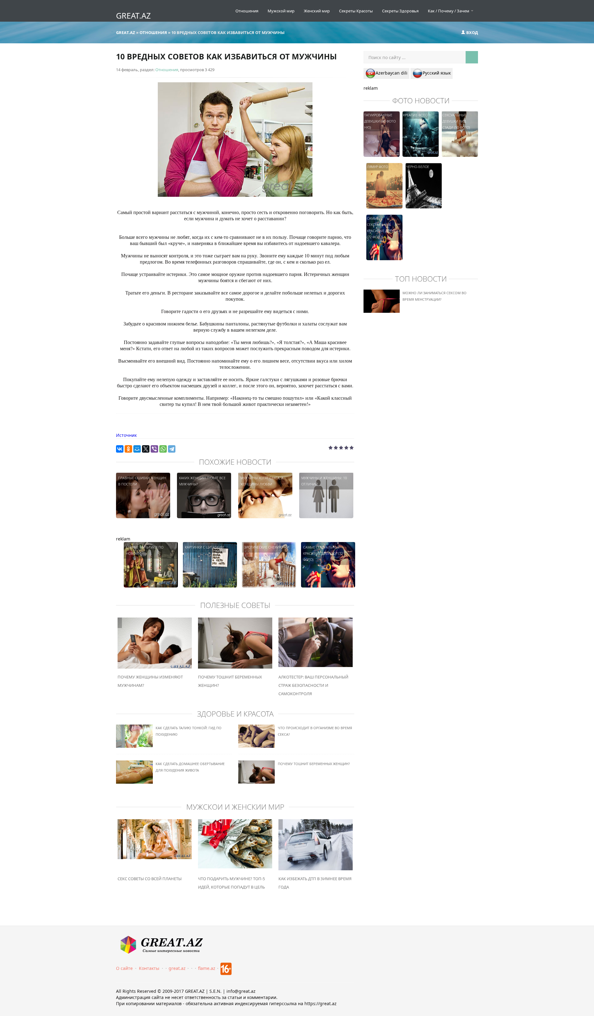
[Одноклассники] (128, 449)
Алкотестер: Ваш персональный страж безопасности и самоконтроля (313, 685)
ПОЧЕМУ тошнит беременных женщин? (314, 763)
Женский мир (317, 11)
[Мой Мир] (137, 449)
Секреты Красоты (356, 11)
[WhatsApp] (163, 449)
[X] (145, 449)
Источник (126, 435)
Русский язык (437, 73)
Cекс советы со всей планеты (150, 878)
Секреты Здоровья (400, 11)
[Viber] (154, 449)
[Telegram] (171, 449)
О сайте (124, 968)
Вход (471, 32)
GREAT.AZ (133, 15)
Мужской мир (281, 11)
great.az (177, 968)
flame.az (206, 968)
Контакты (149, 968)
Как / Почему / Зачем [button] (449, 11)
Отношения (246, 11)
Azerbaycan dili (391, 73)
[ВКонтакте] (119, 449)
